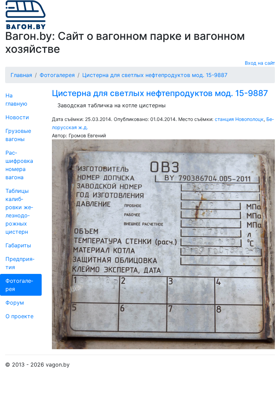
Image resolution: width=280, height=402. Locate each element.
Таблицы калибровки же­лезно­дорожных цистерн (19, 211)
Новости (17, 117)
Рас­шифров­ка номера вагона (19, 165)
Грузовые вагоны (18, 134)
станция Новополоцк (239, 119)
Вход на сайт (260, 63)
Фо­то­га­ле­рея (19, 284)
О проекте (19, 316)
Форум (14, 302)
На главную (16, 99)
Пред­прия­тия (19, 263)
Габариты (18, 245)
